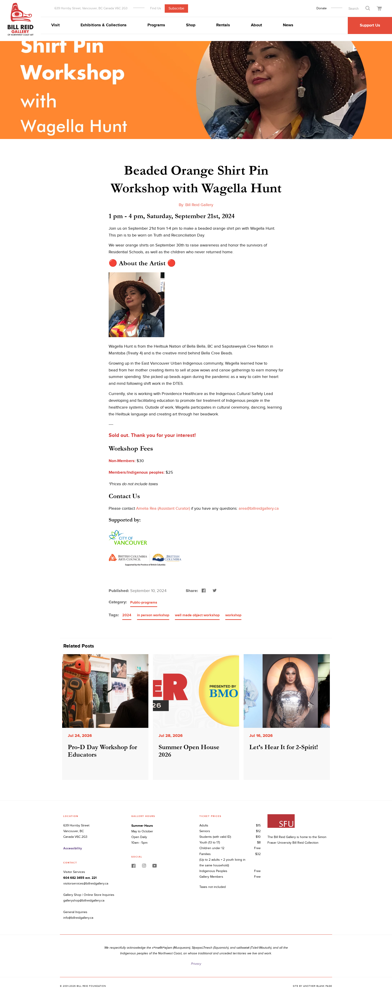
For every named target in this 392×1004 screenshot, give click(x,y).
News (288, 25)
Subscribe (176, 8)
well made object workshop (197, 615)
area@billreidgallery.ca (259, 508)
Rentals (223, 25)
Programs (156, 25)
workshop (233, 615)
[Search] (367, 8)
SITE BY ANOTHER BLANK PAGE (312, 986)
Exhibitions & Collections (104, 25)
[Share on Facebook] (203, 590)
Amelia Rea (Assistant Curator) (163, 508)
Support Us (370, 25)
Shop (190, 25)
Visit (55, 25)
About (256, 25)
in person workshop (153, 615)
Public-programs (143, 602)
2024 (126, 615)
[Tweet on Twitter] (214, 590)
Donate (321, 8)
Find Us (155, 8)
